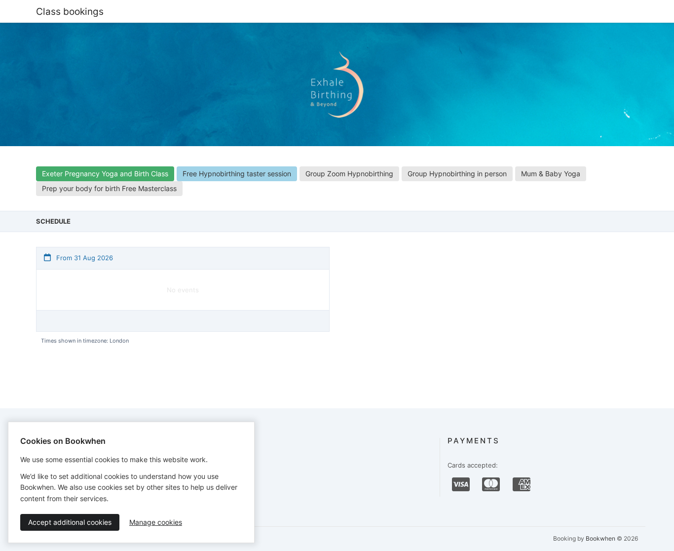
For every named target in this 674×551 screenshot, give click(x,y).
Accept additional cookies (70, 522)
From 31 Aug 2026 (83, 258)
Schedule (53, 221)
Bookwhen (600, 538)
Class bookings (70, 11)
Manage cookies (155, 522)
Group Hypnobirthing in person (457, 173)
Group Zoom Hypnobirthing (349, 173)
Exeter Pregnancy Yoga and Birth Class (105, 173)
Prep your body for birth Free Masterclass (109, 188)
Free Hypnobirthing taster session (237, 173)
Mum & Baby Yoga (550, 173)
